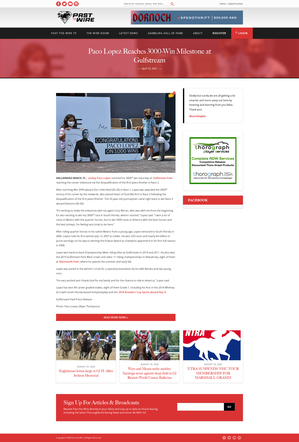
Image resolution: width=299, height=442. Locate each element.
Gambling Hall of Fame (165, 33)
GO (229, 407)
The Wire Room (98, 33)
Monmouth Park (69, 261)
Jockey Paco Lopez (99, 178)
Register (219, 33)
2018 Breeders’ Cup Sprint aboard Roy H (142, 292)
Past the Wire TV (64, 33)
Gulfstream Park (162, 178)
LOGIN (242, 33)
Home (223, 4)
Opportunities (235, 4)
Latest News (128, 33)
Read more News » (116, 317)
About (198, 33)
